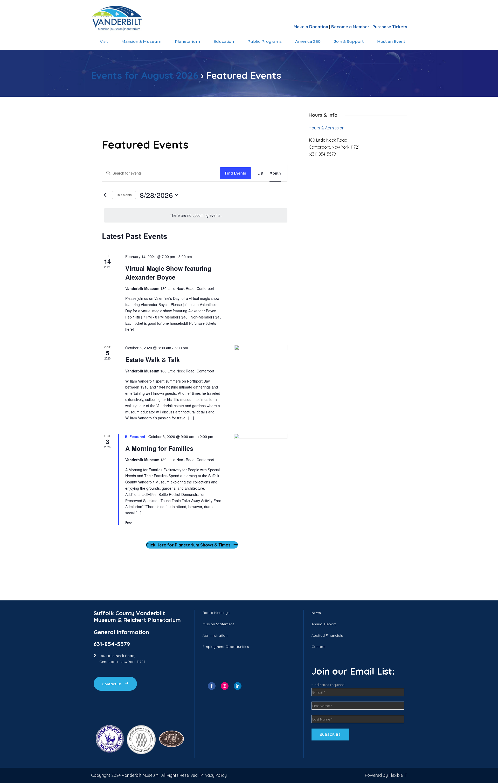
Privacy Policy (213, 775)
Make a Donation (311, 26)
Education (223, 41)
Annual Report (324, 624)
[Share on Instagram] (225, 686)
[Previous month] (105, 195)
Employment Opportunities (226, 646)
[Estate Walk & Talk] (260, 358)
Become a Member (350, 26)
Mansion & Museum (141, 41)
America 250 (308, 41)
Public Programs (264, 41)
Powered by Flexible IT (386, 775)
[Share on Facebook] (212, 686)
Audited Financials (327, 635)
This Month (124, 194)
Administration (215, 635)
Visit (104, 41)
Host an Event (391, 41)
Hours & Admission (326, 127)
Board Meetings (216, 612)
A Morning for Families (159, 448)
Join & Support (349, 41)
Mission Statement (218, 624)
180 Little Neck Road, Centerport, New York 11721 (122, 658)
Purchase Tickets (389, 26)
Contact (319, 646)
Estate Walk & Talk (152, 359)
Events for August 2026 (144, 75)
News (316, 612)
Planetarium (187, 41)
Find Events (235, 173)
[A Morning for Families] (260, 460)
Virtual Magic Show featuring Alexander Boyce (168, 272)
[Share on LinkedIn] (237, 686)
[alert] (195, 215)
